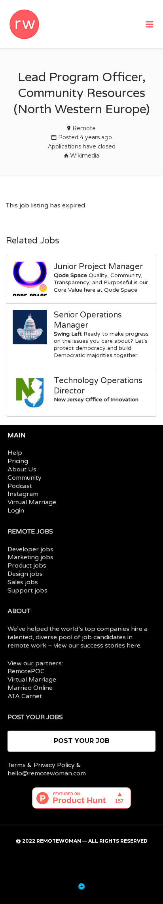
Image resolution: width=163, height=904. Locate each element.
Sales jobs (23, 582)
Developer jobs (30, 549)
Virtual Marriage (32, 502)
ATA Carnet (25, 696)
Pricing (18, 461)
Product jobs (27, 566)
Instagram (23, 494)
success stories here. (111, 646)
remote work (27, 646)
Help (15, 453)
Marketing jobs (30, 557)
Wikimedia (84, 155)
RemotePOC (26, 671)
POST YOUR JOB (82, 740)
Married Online (30, 688)
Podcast (20, 486)
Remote (84, 128)
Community (25, 478)
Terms (17, 765)
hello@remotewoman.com (47, 773)
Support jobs (27, 590)
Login (16, 511)
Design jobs (25, 574)
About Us (22, 469)
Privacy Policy (54, 765)
